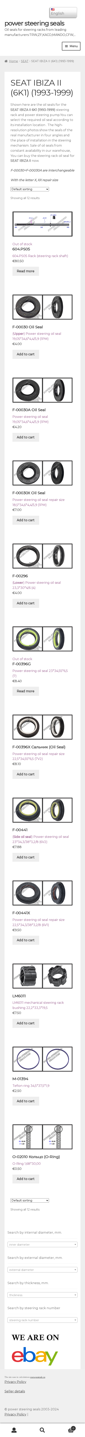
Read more (25, 271)
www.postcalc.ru (37, 1377)
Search (42, 1430)
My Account (14, 1430)
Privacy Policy (15, 1382)
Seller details (15, 1391)
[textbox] (42, 1244)
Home (13, 61)
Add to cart (26, 354)
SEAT (24, 61)
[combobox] (43, 1244)
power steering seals (34, 23)
